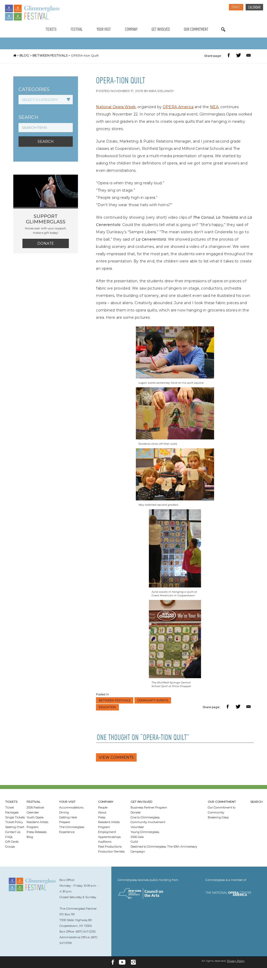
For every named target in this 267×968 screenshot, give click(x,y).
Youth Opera (35, 817)
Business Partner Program (149, 807)
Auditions (104, 841)
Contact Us (12, 832)
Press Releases (36, 832)
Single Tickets (15, 817)
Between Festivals (50, 55)
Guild (134, 841)
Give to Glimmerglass (145, 817)
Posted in (102, 694)
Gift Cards (12, 841)
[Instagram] (133, 962)
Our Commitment (196, 29)
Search (223, 34)
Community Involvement (148, 822)
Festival (77, 29)
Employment (107, 832)
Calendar (254, 8)
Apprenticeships (109, 837)
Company (131, 29)
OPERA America (178, 107)
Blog (24, 55)
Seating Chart (14, 827)
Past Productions (110, 846)
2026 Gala (137, 837)
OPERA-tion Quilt (85, 55)
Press (101, 817)
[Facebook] (112, 962)
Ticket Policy (14, 822)
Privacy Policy (236, 961)
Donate (236, 8)
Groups (10, 846)
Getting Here (68, 817)
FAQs (9, 837)
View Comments (116, 757)
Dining (64, 812)
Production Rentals (111, 851)
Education (107, 707)
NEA (214, 107)
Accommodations (71, 807)
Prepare (64, 822)
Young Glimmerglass (145, 832)
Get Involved (160, 29)
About (102, 812)
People (102, 807)
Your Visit (104, 29)
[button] (229, 56)
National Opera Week (116, 107)
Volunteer (137, 827)
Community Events (152, 700)
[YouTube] (122, 962)
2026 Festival (35, 807)
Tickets (51, 29)
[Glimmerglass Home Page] (32, 12)
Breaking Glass (218, 817)
